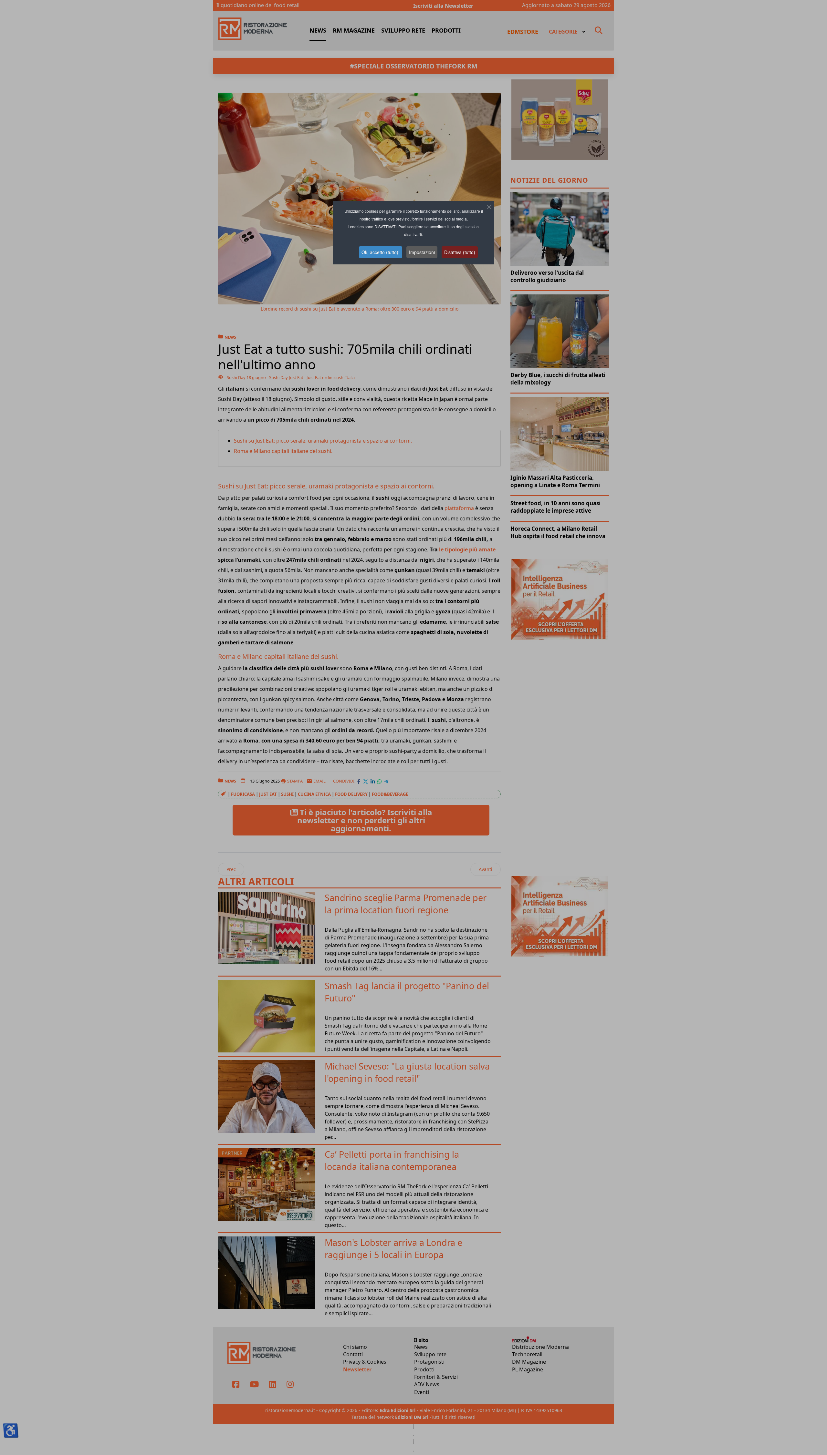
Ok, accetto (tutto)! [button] (380, 252)
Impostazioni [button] (422, 252)
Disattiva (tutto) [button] (459, 252)
